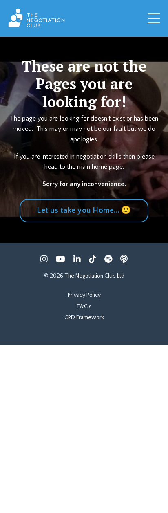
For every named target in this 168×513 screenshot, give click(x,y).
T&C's (84, 306)
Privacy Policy (84, 295)
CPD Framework (84, 317)
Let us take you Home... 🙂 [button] (84, 210)
